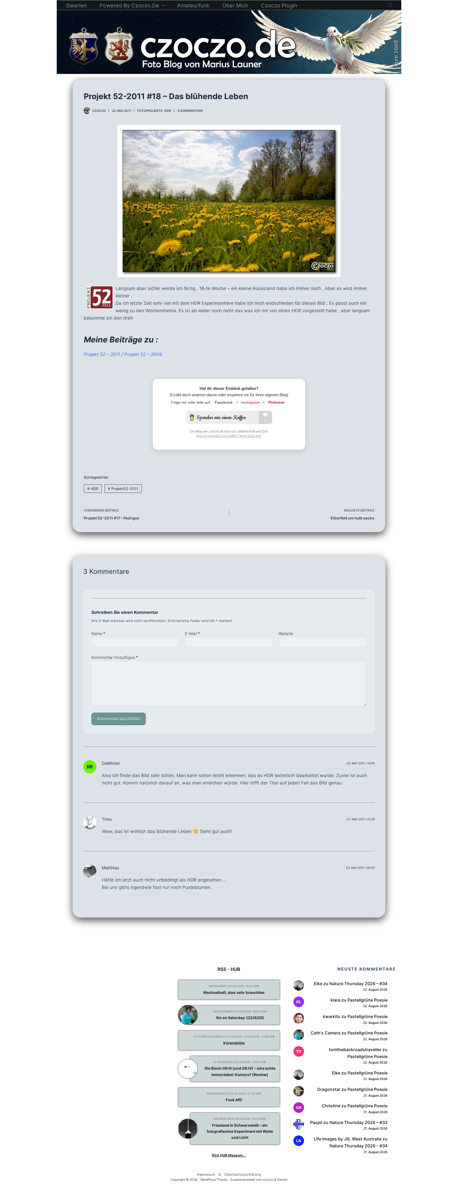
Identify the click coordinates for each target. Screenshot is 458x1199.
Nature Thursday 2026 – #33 (358, 1122)
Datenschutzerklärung (242, 1174)
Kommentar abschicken (118, 718)
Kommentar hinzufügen (114, 657)
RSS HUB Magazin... (229, 1155)
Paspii (316, 1122)
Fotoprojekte (149, 111)
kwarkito (331, 1016)
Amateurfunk (193, 5)
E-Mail (192, 633)
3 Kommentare (190, 111)
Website (285, 633)
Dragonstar (328, 1089)
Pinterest (276, 402)
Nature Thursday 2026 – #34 (358, 983)
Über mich (235, 5)
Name (98, 633)
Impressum (206, 1174)
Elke (318, 983)
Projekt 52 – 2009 (143, 354)
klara (335, 1000)
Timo (107, 819)
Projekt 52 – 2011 (102, 354)
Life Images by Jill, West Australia (347, 1138)
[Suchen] (390, 5)
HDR (167, 111)
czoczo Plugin (279, 5)
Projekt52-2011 (123, 488)
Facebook (224, 402)
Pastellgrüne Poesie (367, 1000)
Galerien (76, 5)
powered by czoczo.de (129, 5)
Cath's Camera (325, 1032)
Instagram (250, 402)
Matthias (110, 867)
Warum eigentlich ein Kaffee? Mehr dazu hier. (229, 436)
